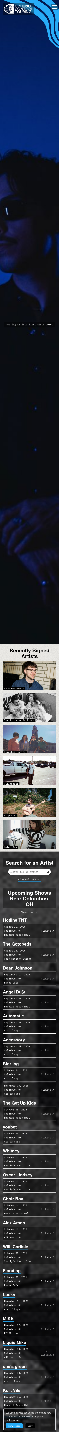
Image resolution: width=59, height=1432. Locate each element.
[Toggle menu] (54, 7)
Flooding (12, 1270)
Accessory (14, 1039)
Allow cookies (14, 1425)
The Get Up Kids (19, 1103)
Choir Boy (13, 1198)
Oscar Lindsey (18, 1174)
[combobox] (29, 872)
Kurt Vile (11, 1390)
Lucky (9, 1294)
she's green (15, 1366)
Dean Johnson (17, 968)
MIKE (8, 1318)
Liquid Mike (14, 1342)
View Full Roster (29, 879)
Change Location (29, 912)
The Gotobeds (17, 944)
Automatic (13, 1016)
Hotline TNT (15, 920)
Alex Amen (14, 1222)
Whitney (11, 1151)
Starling (11, 1063)
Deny (30, 1425)
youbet (10, 1127)
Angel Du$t (14, 992)
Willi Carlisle (15, 1246)
